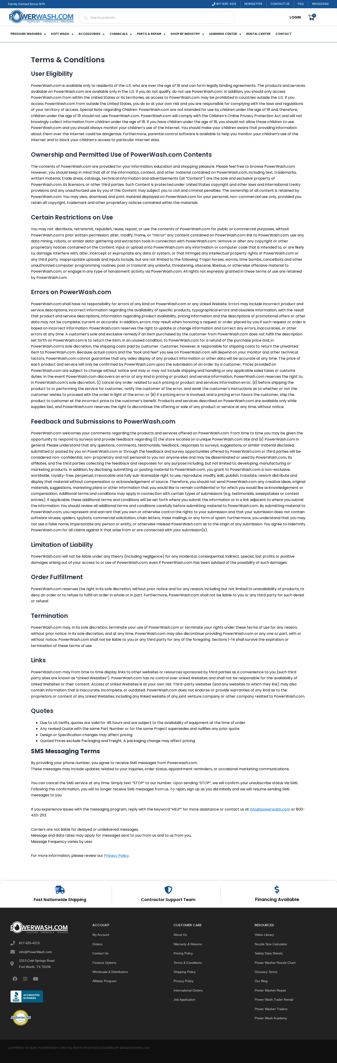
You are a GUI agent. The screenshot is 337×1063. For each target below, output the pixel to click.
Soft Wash (60, 34)
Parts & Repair (149, 34)
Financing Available (277, 900)
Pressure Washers (26, 34)
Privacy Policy (116, 856)
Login (295, 18)
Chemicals (119, 34)
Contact (284, 34)
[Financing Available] (277, 889)
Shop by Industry (185, 34)
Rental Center (258, 34)
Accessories (89, 34)
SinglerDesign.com (134, 1048)
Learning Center (223, 34)
